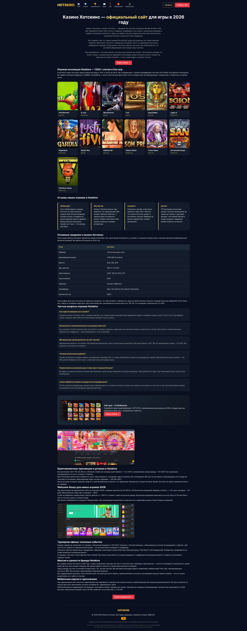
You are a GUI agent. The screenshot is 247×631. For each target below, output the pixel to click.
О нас (78, 5)
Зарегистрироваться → (123, 597)
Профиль (168, 5)
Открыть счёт (182, 5)
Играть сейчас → (123, 63)
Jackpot (85, 5)
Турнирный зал (95, 5)
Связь (104, 5)
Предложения (118, 5)
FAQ (110, 5)
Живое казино (130, 5)
